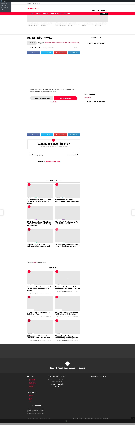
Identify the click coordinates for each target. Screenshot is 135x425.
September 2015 (32, 383)
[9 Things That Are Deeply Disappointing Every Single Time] (47, 18)
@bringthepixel (88, 97)
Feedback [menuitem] (3, 10)
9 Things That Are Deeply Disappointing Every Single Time (46, 24)
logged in (35, 262)
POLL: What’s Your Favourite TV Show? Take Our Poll (73, 24)
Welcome (67, 13)
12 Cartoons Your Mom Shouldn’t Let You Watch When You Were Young (33, 24)
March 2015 (31, 387)
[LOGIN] (97, 13)
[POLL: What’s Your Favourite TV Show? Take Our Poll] (74, 18)
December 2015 (32, 379)
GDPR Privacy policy (88, 418)
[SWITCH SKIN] (93, 13)
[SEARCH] (95, 13)
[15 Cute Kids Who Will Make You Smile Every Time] (40, 303)
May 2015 (31, 386)
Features (38, 13)
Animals (45, 13)
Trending (104, 10)
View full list (53, 102)
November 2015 (32, 380)
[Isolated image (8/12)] (1, 212)
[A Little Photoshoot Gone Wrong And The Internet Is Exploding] (67, 303)
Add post (104, 13)
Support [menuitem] (2, 9)
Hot (98, 10)
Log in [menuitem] (4, 1)
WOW (57, 13)
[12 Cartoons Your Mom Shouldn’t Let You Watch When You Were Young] (33, 18)
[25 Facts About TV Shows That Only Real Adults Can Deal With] (87, 18)
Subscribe (57, 386)
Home (32, 13)
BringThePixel (90, 94)
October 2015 (32, 382)
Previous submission (42, 98)
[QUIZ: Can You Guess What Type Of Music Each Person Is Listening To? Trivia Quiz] (61, 18)
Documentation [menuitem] (4, 5)
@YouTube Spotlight (57, 384)
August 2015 (32, 385)
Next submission (65, 98)
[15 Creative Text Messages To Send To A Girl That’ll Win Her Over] (101, 18)
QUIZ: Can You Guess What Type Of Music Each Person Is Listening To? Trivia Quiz (61, 24)
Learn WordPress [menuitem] (4, 7)
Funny (52, 13)
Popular (92, 10)
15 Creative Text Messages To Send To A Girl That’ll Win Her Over (101, 24)
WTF (61, 13)
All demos (29, 3)
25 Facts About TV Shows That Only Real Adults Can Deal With (88, 24)
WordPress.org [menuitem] (4, 3)
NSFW (30, 398)
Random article (36, 3)
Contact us (79, 418)
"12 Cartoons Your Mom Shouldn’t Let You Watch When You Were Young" (61, 42)
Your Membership (104, 418)
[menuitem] (1, 1)
